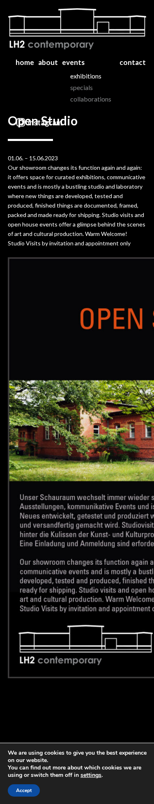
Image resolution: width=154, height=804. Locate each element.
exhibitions (85, 76)
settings (90, 775)
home (25, 62)
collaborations (90, 99)
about (48, 62)
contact (133, 62)
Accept (24, 790)
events (73, 62)
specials (81, 87)
